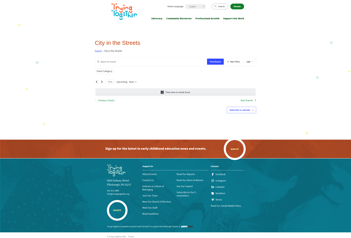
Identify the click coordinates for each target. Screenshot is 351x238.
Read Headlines (150, 213)
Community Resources (179, 18)
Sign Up (235, 149)
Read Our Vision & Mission (190, 180)
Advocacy (156, 18)
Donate (237, 6)
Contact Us (148, 180)
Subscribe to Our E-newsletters (187, 194)
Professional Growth (207, 18)
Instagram (221, 180)
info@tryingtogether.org (118, 193)
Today (110, 81)
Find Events (215, 61)
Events (98, 50)
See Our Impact (185, 186)
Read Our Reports (186, 174)
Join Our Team (150, 195)
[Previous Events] (96, 82)
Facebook (221, 174)
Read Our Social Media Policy (226, 205)
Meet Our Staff (149, 207)
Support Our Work (233, 18)
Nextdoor (220, 193)
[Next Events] (102, 82)
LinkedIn (220, 187)
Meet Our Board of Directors (156, 201)
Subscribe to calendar (240, 110)
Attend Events (149, 174)
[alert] (175, 92)
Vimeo (219, 199)
